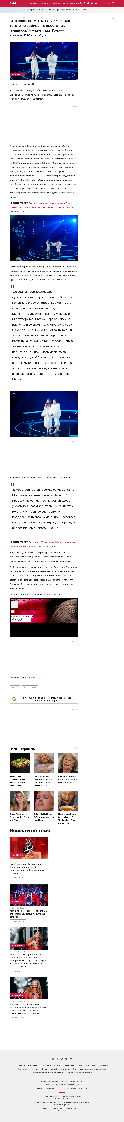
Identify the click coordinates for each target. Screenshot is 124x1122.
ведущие (22, 1069)
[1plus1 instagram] (53, 1059)
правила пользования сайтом (47, 1072)
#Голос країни (30, 687)
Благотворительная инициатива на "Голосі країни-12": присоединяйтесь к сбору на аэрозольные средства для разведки (42, 207)
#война (15, 687)
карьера (104, 1065)
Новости (46, 3)
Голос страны (17, 74)
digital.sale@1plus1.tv (62, 1105)
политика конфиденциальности (89, 1069)
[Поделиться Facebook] (29, 84)
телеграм (31, 677)
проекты (33, 3)
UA (105, 3)
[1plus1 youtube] (71, 1058)
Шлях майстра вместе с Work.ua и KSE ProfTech (67, 10)
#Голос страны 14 (19, 1017)
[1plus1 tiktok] (62, 1059)
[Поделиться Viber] (33, 84)
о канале (20, 1065)
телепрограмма (71, 3)
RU (108, 3)
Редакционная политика (79, 1072)
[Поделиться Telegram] (25, 84)
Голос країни (17, 855)
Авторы (34, 1069)
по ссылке (52, 184)
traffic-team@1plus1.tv (61, 1111)
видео (56, 3)
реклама (32, 1065)
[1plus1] (13, 3)
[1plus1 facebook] (66, 1059)
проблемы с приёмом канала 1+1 (57, 1065)
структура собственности (56, 1069)
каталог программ (87, 1065)
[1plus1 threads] (57, 1059)
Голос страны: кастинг (34, 10)
